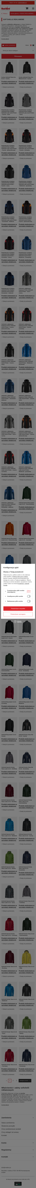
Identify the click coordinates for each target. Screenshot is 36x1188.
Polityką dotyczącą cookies (20, 576)
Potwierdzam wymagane (18, 614)
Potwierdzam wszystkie (18, 608)
